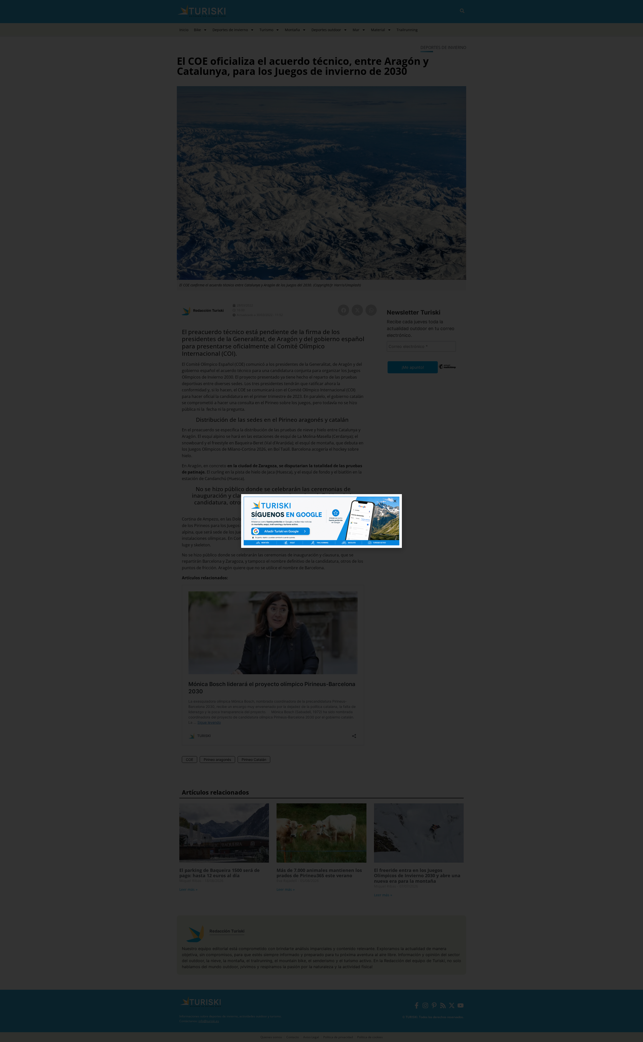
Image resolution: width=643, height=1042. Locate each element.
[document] (321, 521)
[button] (395, 501)
